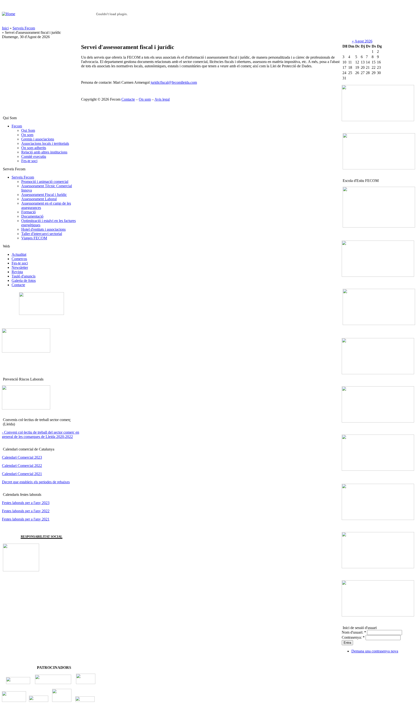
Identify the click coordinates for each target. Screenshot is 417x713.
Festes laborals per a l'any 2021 (25, 519)
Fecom (17, 126)
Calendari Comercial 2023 (22, 457)
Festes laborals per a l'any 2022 (25, 511)
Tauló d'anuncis (23, 276)
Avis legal (162, 99)
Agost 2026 (363, 41)
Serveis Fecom (24, 28)
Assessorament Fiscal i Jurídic (44, 195)
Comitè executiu (33, 156)
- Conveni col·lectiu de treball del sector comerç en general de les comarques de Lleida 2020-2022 (40, 434)
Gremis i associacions (37, 139)
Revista (17, 272)
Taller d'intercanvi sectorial (41, 234)
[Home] (8, 14)
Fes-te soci (29, 161)
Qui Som (28, 130)
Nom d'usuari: (354, 632)
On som (27, 135)
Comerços (19, 259)
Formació (28, 212)
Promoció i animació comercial (44, 182)
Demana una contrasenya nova (374, 651)
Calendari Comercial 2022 (22, 466)
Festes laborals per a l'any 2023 (25, 503)
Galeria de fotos (24, 280)
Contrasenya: (353, 637)
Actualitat (19, 254)
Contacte (18, 285)
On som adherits (33, 148)
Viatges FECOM (34, 238)
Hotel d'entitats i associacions (43, 229)
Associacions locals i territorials (45, 143)
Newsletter (20, 267)
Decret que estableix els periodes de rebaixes (36, 482)
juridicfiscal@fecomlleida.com (174, 82)
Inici (5, 28)
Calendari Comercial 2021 (22, 474)
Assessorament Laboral (39, 199)
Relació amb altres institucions (44, 152)
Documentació (32, 216)
